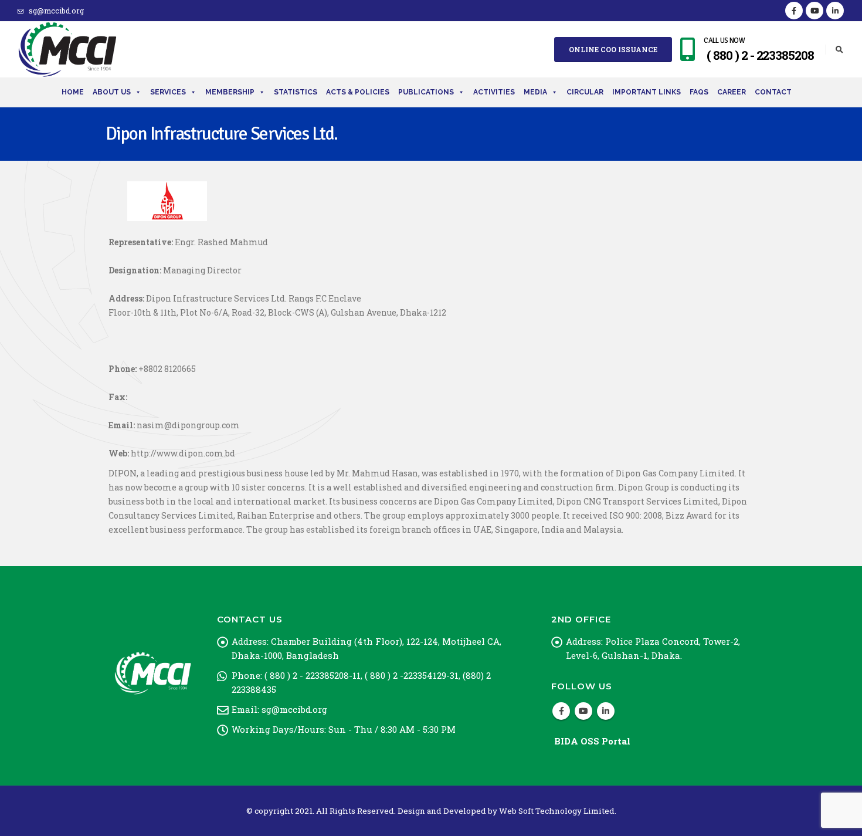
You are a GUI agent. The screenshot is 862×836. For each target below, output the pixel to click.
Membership (229, 92)
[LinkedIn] (835, 10)
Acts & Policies (357, 92)
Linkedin (606, 711)
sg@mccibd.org (56, 10)
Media (535, 92)
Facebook (561, 711)
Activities (494, 92)
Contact (773, 92)
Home (73, 92)
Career (731, 92)
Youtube (583, 711)
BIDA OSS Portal (592, 741)
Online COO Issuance (613, 49)
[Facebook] (794, 10)
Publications (426, 92)
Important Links (646, 92)
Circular (584, 92)
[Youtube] (814, 10)
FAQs (699, 92)
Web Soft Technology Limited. (557, 810)
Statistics (295, 92)
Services (168, 92)
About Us (112, 92)
